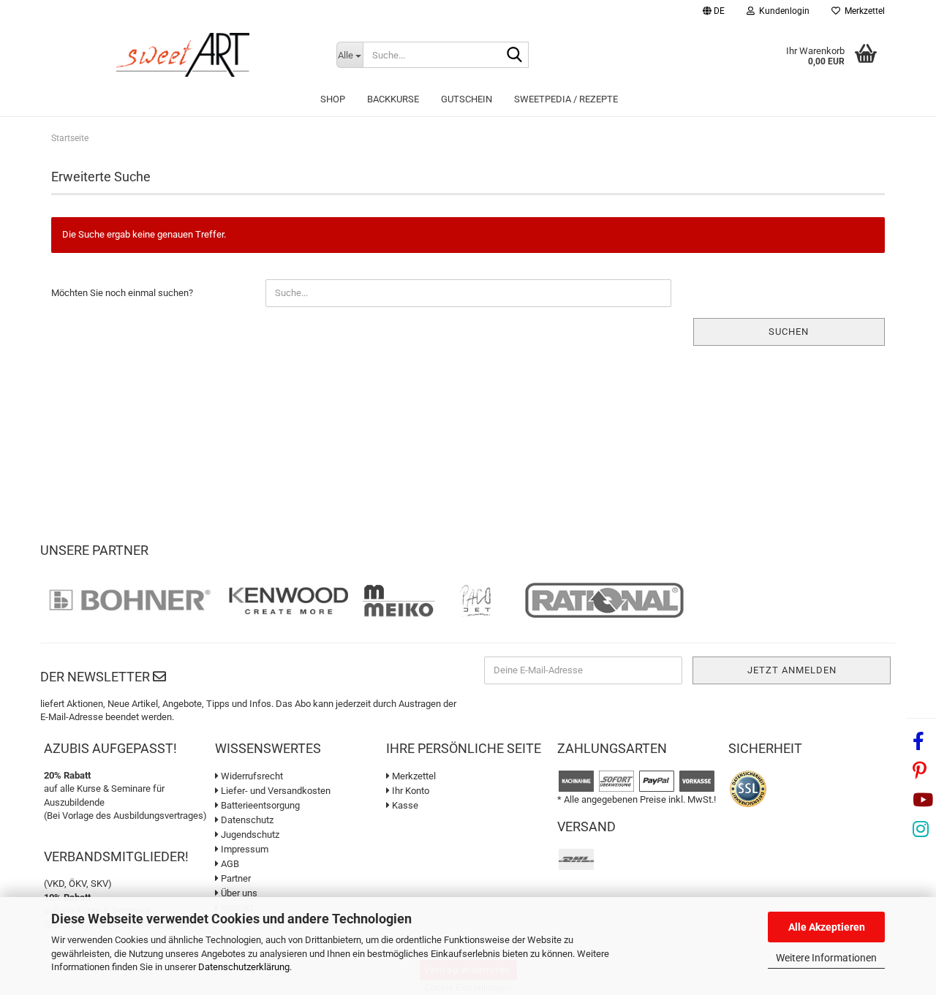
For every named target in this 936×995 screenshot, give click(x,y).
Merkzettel (862, 11)
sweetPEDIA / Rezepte (566, 99)
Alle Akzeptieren (826, 927)
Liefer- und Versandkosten (275, 790)
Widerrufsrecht (251, 776)
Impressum (243, 849)
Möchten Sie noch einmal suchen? (122, 292)
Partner (235, 878)
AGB (229, 863)
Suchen (789, 331)
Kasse (404, 805)
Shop (332, 99)
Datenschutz (246, 819)
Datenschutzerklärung (244, 966)
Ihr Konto (409, 790)
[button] (714, 13)
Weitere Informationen (826, 958)
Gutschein (466, 99)
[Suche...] (515, 55)
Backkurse (393, 99)
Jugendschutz (249, 834)
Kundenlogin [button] (782, 11)
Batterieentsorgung (259, 805)
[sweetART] (182, 55)
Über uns (238, 893)
